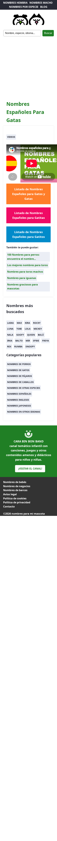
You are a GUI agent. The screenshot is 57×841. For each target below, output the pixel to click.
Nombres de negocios (16, 486)
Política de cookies (14, 498)
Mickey (38, 328)
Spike (36, 340)
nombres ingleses (18, 399)
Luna (10, 328)
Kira (27, 322)
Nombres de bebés (14, 482)
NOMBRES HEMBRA (15, 2)
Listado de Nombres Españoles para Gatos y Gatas (28, 194)
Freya (45, 340)
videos (11, 136)
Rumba (18, 346)
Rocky (37, 322)
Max (19, 322)
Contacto (9, 506)
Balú (41, 334)
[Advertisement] (28, 66)
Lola (28, 328)
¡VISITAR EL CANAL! (30, 468)
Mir (28, 340)
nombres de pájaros (19, 375)
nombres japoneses (19, 405)
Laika (10, 322)
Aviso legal (10, 494)
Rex (9, 346)
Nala (10, 334)
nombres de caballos (20, 382)
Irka (9, 340)
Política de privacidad (16, 502)
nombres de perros (19, 364)
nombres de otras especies (23, 387)
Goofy (20, 334)
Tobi (19, 328)
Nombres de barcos (15, 490)
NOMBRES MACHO (41, 2)
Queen (31, 334)
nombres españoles (19, 393)
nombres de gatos (18, 370)
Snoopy (30, 346)
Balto (19, 340)
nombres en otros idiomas (23, 411)
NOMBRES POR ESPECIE (23, 7)
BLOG (43, 7)
